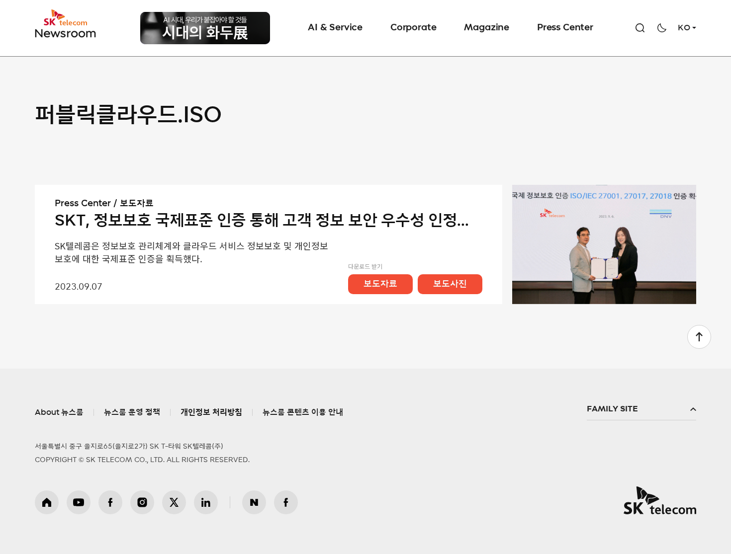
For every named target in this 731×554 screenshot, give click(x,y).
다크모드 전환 (662, 28)
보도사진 (450, 284)
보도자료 (380, 284)
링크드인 (206, 502)
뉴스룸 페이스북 (286, 502)
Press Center (565, 27)
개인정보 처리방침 (211, 412)
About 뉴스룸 (59, 412)
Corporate (413, 27)
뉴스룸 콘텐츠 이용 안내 (303, 412)
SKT (66, 23)
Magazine (486, 27)
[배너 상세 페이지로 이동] (205, 28)
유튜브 (79, 502)
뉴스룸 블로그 (254, 502)
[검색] (640, 28)
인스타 (142, 502)
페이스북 (110, 502)
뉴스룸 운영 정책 (132, 412)
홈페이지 (47, 502)
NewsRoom (65, 32)
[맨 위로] (699, 337)
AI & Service (335, 27)
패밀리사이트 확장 (641, 409)
